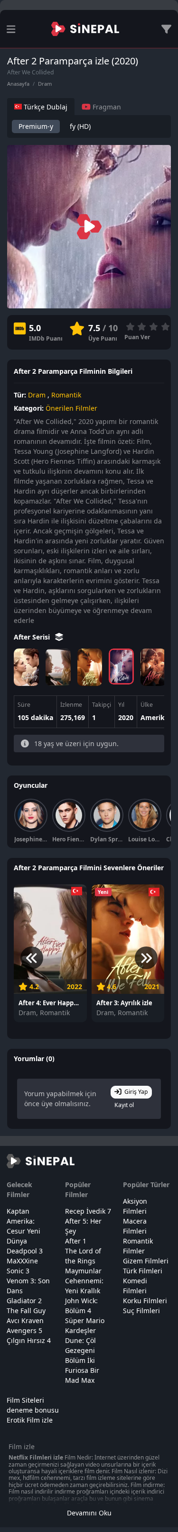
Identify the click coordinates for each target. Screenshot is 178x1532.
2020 (125, 717)
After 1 (75, 1240)
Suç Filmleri (141, 1310)
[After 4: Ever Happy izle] (58, 667)
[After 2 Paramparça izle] (121, 667)
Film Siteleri (25, 1400)
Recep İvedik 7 (88, 1211)
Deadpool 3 (25, 1250)
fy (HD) (80, 126)
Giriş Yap (136, 1092)
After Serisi (33, 636)
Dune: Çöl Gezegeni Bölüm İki (80, 1350)
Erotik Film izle (30, 1419)
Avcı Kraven (25, 1320)
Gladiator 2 (24, 1300)
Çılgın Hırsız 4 (29, 1340)
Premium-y (36, 126)
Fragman (106, 106)
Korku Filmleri (145, 1300)
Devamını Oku (89, 1512)
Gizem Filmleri (146, 1260)
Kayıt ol (124, 1105)
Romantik (66, 394)
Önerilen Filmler (71, 408)
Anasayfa (18, 83)
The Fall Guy (26, 1310)
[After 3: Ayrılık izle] (90, 667)
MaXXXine (22, 1260)
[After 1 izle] (153, 667)
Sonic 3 (18, 1270)
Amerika (155, 717)
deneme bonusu (33, 1410)
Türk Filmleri (142, 1270)
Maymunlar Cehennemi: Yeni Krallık (84, 1280)
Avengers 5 (24, 1330)
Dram (45, 83)
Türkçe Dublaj (44, 106)
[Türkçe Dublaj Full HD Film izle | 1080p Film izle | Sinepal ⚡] (85, 29)
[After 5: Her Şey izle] (26, 667)
